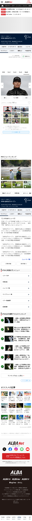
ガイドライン (9, 492)
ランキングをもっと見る (15, 375)
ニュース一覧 (26, 259)
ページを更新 (15, 132)
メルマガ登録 (28, 2)
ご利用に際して (18, 489)
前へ (5, 97)
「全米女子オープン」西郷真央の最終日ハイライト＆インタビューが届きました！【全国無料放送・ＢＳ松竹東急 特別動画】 (16, 246)
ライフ (25, 5)
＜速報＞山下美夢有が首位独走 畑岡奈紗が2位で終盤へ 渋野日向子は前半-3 (22, 366)
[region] (16, 6)
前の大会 (8, 263)
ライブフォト (4, 50)
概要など (20, 50)
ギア (13, 5)
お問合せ (16, 496)
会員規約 (25, 489)
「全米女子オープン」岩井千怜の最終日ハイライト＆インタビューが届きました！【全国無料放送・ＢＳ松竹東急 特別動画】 (16, 238)
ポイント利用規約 (7, 496)
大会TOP (4, 46)
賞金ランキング (6, 193)
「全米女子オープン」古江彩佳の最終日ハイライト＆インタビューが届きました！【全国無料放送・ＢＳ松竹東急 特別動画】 (16, 253)
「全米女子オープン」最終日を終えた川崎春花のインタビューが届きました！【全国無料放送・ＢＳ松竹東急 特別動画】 (16, 230)
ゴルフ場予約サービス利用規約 (9, 494)
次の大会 (23, 263)
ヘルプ (20, 496)
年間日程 (17, 193)
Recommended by (23, 427)
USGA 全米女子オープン (26, 433)
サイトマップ (25, 496)
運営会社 (25, 487)
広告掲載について (9, 487)
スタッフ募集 (18, 487)
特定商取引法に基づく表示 (19, 492)
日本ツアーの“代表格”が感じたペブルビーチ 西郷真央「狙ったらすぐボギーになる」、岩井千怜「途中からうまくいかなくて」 (16, 223)
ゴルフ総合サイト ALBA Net (7, 433)
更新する (27, 56)
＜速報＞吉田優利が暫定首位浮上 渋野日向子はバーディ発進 (22, 320)
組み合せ (20, 46)
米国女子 (17, 433)
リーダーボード (12, 46)
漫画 (30, 5)
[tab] (3, 72)
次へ (27, 97)
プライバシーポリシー (9, 489)
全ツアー (7, 5)
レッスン (18, 5)
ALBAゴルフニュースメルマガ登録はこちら (17, 456)
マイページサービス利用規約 (23, 494)
